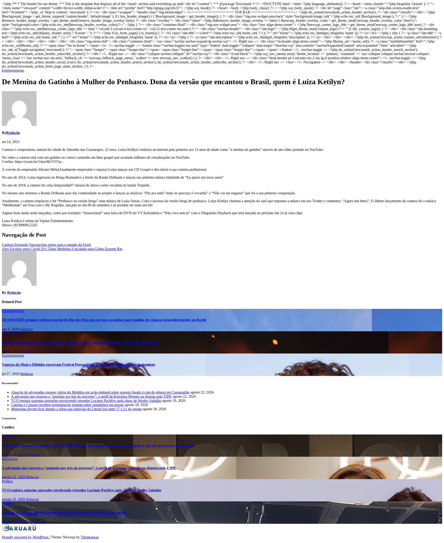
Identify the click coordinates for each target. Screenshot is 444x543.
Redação (13, 133)
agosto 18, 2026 (14, 522)
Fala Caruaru (35, 522)
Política (7, 481)
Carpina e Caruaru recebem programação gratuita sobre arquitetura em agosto (67, 405)
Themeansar (89, 537)
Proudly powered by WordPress (25, 537)
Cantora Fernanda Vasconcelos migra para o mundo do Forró (46, 245)
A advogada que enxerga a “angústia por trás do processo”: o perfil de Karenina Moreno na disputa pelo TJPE (91, 396)
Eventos (8, 503)
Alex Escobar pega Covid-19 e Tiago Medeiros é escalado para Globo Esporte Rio (62, 249)
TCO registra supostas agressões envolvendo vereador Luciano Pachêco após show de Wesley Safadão (86, 401)
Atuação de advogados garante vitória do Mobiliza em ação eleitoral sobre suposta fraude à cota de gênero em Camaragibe (100, 392)
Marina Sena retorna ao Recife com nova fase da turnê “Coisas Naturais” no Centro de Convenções (80, 342)
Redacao (26, 329)
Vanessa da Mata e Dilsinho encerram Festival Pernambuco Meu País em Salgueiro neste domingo (78, 364)
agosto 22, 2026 (14, 454)
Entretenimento (13, 70)
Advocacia (10, 436)
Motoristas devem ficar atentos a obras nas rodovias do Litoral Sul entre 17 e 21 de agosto (76, 409)
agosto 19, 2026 (14, 499)
